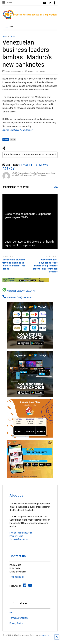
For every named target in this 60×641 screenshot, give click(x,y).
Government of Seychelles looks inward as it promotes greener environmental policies (45, 265)
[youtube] (44, 3)
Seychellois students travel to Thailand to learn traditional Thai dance (13, 264)
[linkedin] (50, 3)
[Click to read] (30, 208)
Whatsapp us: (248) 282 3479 (20, 291)
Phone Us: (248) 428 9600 (19, 297)
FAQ (12, 612)
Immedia (45, 635)
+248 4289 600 (17, 577)
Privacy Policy (16, 536)
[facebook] (54, 3)
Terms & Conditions (19, 539)
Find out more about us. (21, 532)
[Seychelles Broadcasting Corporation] (30, 18)
